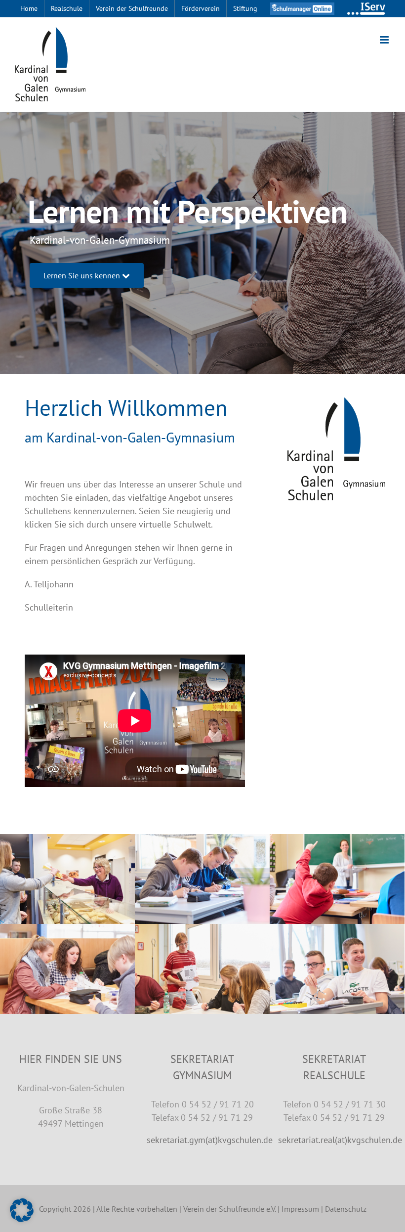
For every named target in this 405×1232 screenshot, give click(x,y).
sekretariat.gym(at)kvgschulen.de (210, 1139)
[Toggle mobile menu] (385, 40)
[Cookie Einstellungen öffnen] (22, 1219)
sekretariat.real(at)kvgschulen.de (340, 1139)
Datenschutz (345, 1209)
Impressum (300, 1209)
